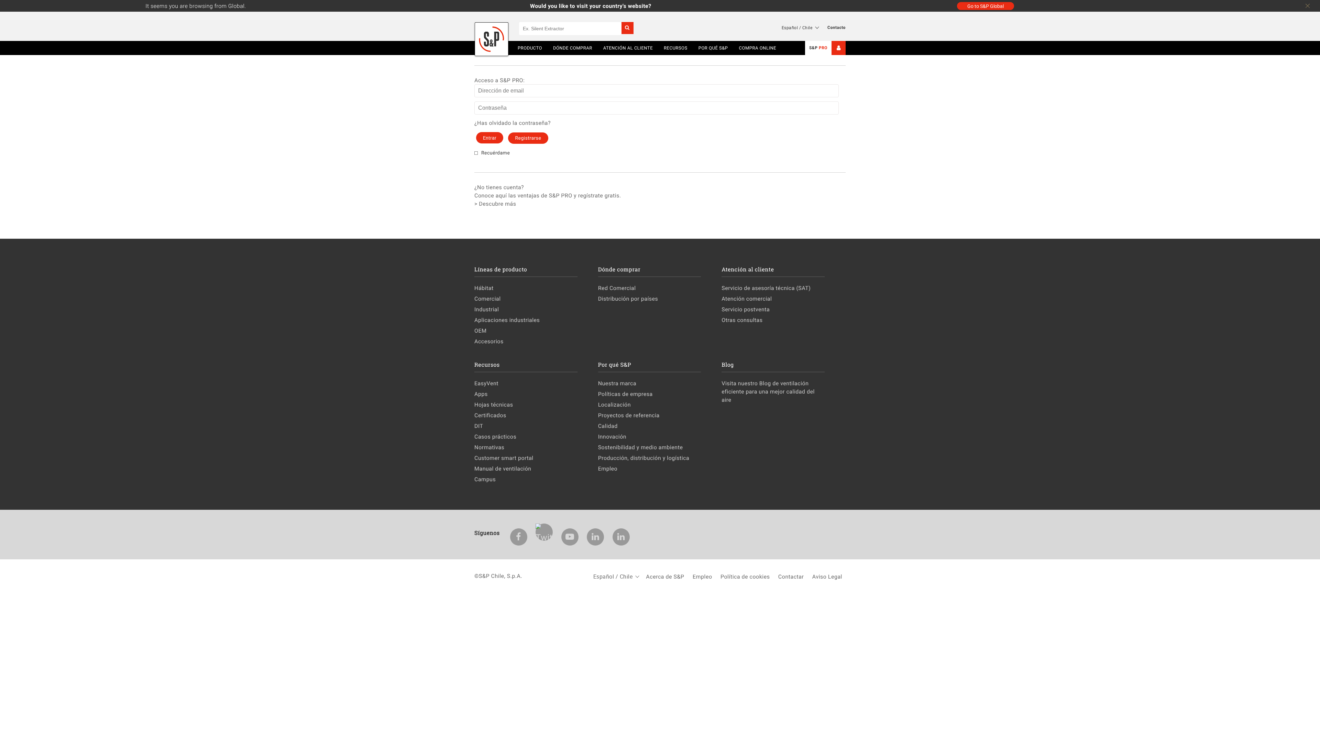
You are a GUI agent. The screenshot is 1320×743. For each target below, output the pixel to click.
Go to (985, 6)
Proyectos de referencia (629, 415)
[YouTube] (570, 537)
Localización (614, 404)
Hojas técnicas (493, 404)
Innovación (612, 436)
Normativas (489, 447)
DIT (478, 426)
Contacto (836, 27)
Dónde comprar (572, 48)
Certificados (490, 415)
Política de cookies (745, 576)
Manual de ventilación (502, 468)
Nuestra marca (617, 383)
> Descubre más (495, 203)
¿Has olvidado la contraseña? (512, 123)
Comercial (487, 298)
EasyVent (486, 383)
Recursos (676, 48)
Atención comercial (747, 298)
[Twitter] (544, 532)
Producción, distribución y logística (644, 458)
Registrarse (528, 138)
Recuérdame (495, 153)
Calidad (608, 426)
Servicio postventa (746, 309)
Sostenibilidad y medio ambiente (640, 447)
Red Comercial (617, 288)
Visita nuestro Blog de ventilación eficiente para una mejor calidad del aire (768, 391)
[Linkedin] (595, 537)
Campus (485, 479)
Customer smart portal (504, 458)
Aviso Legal (827, 576)
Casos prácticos (495, 436)
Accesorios (489, 341)
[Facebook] (518, 537)
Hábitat (484, 288)
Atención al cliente (628, 48)
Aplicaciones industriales (507, 320)
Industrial (486, 309)
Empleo (608, 468)
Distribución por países (628, 298)
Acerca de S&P (665, 576)
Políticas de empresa (625, 394)
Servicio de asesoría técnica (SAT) (766, 288)
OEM (480, 330)
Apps (481, 394)
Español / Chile (797, 27)
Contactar (791, 576)
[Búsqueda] (628, 28)
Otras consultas (742, 320)
